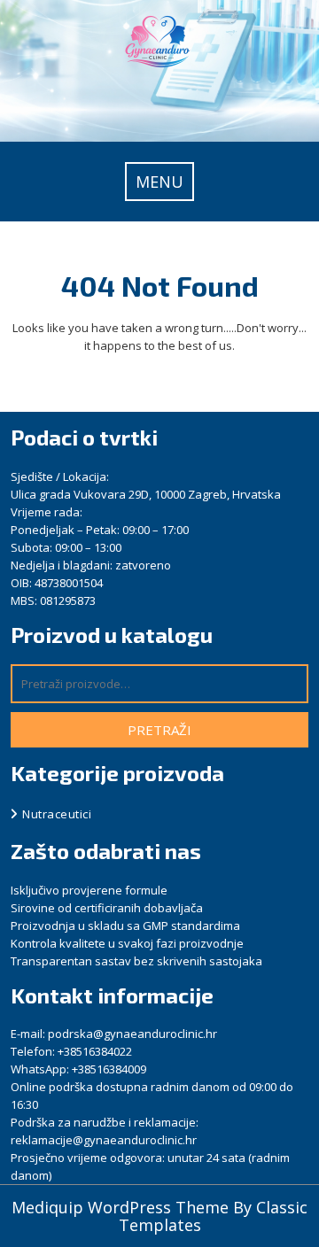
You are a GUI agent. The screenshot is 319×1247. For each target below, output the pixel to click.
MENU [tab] (159, 181)
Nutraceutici (56, 814)
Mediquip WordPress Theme (122, 1207)
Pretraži (159, 730)
